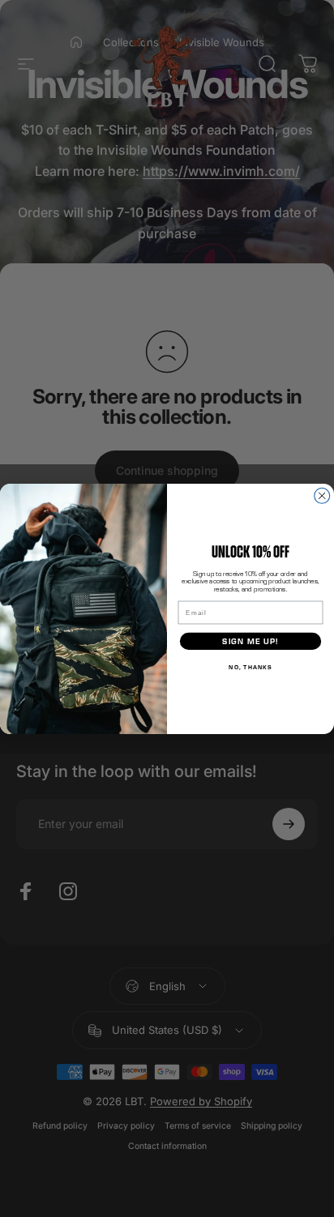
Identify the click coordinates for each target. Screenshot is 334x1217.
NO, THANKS (250, 666)
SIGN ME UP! (250, 640)
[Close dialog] (322, 495)
